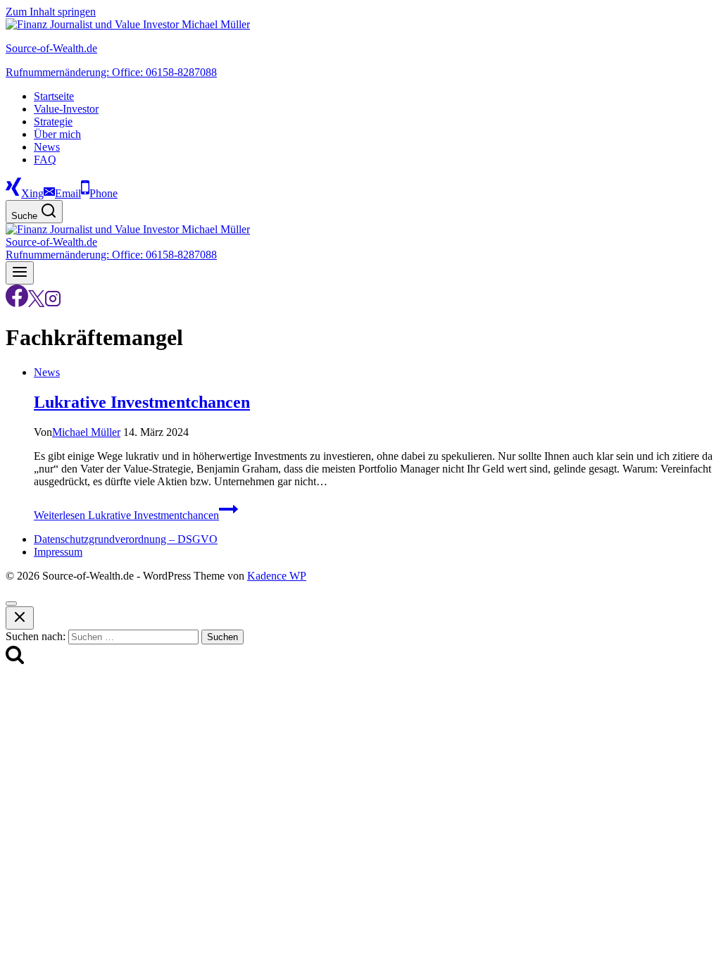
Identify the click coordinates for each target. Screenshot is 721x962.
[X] (36, 303)
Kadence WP (276, 576)
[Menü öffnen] (20, 273)
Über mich (57, 134)
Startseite (54, 96)
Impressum (58, 552)
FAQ (45, 159)
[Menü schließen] (11, 603)
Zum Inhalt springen (51, 12)
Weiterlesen (126, 515)
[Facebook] (17, 303)
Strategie (53, 121)
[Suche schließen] (20, 618)
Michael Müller (86, 432)
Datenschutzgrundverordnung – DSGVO (126, 539)
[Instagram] (52, 303)
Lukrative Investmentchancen (142, 402)
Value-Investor (66, 109)
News (47, 147)
